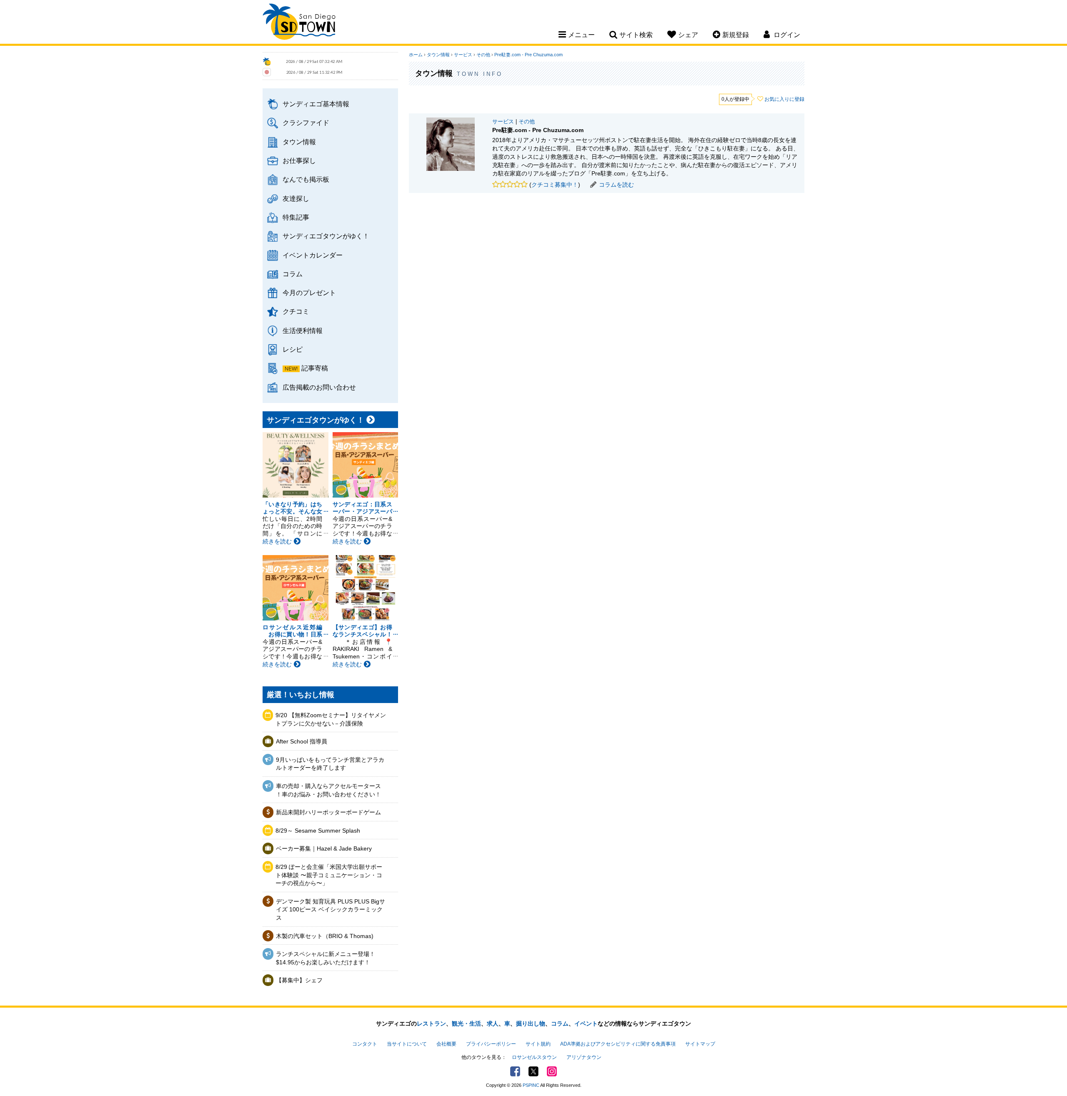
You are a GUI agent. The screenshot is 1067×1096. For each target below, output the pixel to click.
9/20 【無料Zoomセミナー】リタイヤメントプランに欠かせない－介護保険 (331, 719)
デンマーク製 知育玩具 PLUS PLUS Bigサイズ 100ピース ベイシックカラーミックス (330, 909)
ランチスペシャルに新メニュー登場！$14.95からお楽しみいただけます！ (325, 958)
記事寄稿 (314, 368)
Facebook (515, 1071)
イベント (586, 1023)
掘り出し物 (530, 1023)
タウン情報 (299, 141)
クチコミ (296, 311)
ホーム (416, 54)
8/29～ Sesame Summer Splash (318, 830)
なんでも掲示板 (306, 179)
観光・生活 (466, 1023)
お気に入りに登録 (784, 99)
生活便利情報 (303, 330)
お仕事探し (299, 160)
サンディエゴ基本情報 (316, 104)
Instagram (552, 1071)
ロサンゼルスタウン (534, 1057)
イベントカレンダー (313, 255)
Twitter (533, 1071)
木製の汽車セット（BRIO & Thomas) (324, 936)
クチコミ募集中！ (554, 184)
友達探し (296, 198)
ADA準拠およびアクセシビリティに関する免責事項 (618, 1044)
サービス (463, 54)
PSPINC (531, 1085)
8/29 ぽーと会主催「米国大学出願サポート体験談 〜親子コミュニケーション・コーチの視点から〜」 (329, 874)
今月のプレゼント (309, 292)
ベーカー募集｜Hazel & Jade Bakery (324, 848)
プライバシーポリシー (491, 1044)
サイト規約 (538, 1044)
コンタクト (364, 1044)
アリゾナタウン (583, 1057)
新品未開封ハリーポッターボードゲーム (328, 812)
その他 (483, 54)
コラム (293, 274)
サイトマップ (700, 1044)
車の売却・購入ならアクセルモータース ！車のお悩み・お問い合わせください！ (328, 790)
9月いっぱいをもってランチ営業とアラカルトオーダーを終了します (330, 763)
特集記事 (296, 217)
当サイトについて (407, 1044)
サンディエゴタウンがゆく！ (326, 236)
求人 (492, 1023)
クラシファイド (306, 122)
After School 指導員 (301, 741)
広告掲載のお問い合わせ (319, 387)
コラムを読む (616, 184)
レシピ (293, 349)
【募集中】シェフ (299, 980)
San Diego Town (299, 23)
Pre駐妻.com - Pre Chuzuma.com (528, 54)
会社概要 (446, 1044)
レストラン (431, 1023)
